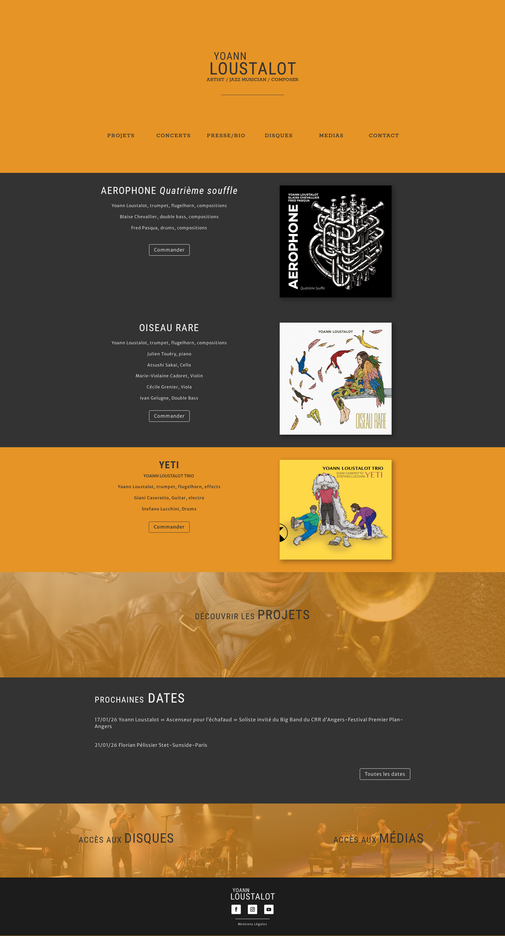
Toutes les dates (385, 774)
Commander (169, 250)
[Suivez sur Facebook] (236, 909)
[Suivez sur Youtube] (269, 909)
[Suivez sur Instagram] (252, 909)
